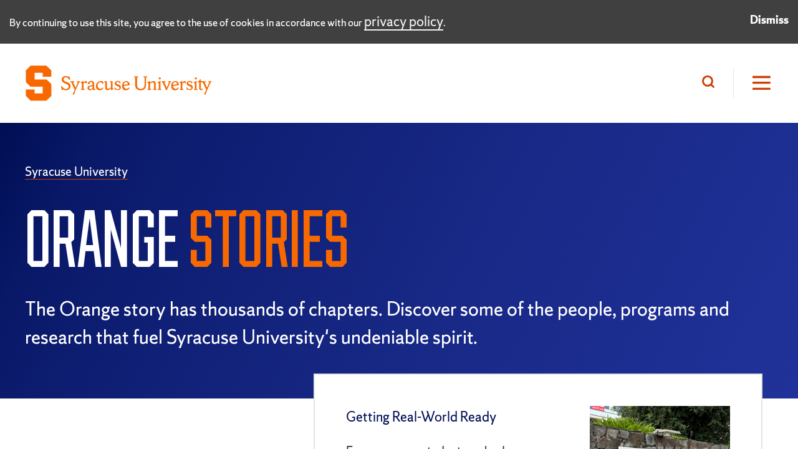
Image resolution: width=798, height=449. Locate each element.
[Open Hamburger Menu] (753, 83)
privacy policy (403, 21)
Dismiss (769, 19)
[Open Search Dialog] (711, 83)
